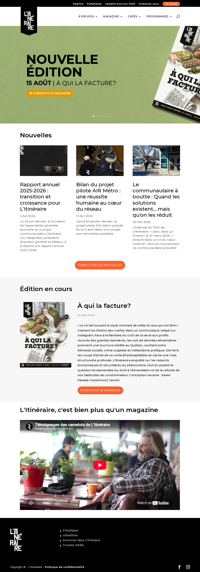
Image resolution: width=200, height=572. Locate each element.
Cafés (132, 16)
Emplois (78, 4)
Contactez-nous (148, 4)
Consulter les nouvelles (100, 265)
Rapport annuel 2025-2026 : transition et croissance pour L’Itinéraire (40, 196)
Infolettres (70, 535)
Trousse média (73, 545)
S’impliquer (71, 530)
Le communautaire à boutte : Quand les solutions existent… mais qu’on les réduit (156, 199)
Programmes (157, 16)
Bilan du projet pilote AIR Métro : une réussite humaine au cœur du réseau (98, 196)
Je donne (171, 3)
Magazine (111, 16)
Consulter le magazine (100, 390)
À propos (86, 16)
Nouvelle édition (62, 66)
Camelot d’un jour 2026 (120, 4)
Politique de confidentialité (64, 566)
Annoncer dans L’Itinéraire (81, 540)
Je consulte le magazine (50, 93)
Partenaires (94, 4)
